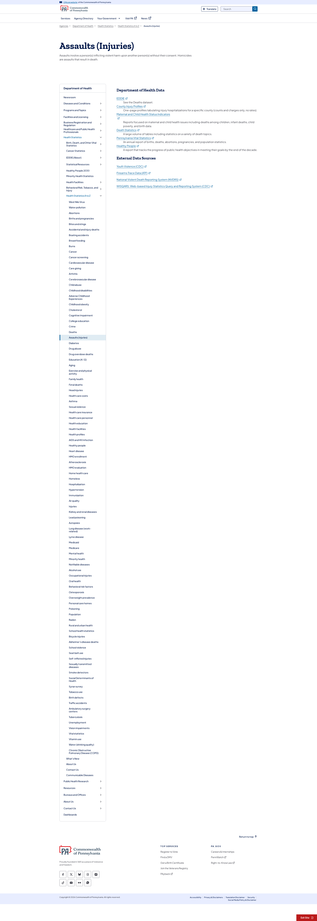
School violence (77, 647)
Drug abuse (75, 348)
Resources (69, 788)
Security (251, 897)
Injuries (73, 506)
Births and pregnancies (81, 218)
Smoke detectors (78, 672)
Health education (78, 423)
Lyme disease (76, 536)
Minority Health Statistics (79, 175)
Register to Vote (169, 851)
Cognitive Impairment (81, 315)
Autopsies (74, 522)
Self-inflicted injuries (80, 658)
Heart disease (76, 451)
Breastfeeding (77, 240)
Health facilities (77, 428)
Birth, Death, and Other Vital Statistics (81, 144)
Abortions (74, 212)
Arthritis (73, 273)
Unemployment (77, 722)
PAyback (165, 873)
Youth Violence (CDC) (132, 166)
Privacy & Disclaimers (213, 897)
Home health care (78, 473)
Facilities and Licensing (76, 117)
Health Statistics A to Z (78, 195)
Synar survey (76, 686)
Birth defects (76, 697)
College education (79, 320)
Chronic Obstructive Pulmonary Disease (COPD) (84, 752)
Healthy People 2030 (77, 170)
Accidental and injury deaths (84, 229)
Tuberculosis (75, 716)
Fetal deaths (76, 384)
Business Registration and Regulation (78, 124)
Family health (76, 379)
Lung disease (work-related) (80, 530)
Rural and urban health (81, 625)
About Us (71, 764)
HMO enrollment (78, 456)
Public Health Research (76, 781)
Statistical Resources (77, 164)
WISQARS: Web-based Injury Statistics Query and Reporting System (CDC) (165, 186)
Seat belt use (76, 652)
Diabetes (74, 343)
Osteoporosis (76, 592)
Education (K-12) (78, 359)
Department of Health (78, 88)
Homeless (74, 478)
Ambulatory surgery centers (79, 710)
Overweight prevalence (82, 597)
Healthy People (128, 146)
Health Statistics (73, 137)
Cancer (73, 251)
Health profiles (77, 434)
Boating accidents (79, 235)
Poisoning (74, 608)
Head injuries (76, 390)
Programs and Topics (75, 110)
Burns (72, 246)
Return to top (246, 836)
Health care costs (78, 395)
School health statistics (81, 630)
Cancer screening (78, 257)
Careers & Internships (222, 851)
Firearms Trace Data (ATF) (134, 173)
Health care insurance (80, 412)
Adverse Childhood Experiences (79, 297)
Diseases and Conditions (77, 103)
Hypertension (76, 489)
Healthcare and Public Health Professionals (79, 131)
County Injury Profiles (131, 106)
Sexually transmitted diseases (80, 665)
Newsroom (70, 97)
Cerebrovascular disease (82, 279)
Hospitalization (77, 484)
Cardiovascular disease (81, 262)
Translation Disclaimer (235, 897)
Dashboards (70, 814)
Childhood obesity (79, 304)
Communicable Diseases (79, 775)
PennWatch (217, 857)
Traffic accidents (78, 702)
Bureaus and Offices (75, 794)
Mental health (76, 553)
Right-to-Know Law (221, 862)
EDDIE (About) (74, 157)
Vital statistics (76, 733)
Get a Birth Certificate (172, 862)
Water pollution (77, 207)
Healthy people (77, 445)
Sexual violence (77, 406)
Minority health (77, 558)
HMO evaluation (77, 467)
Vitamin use (75, 739)
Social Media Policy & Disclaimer (242, 900)
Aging (72, 365)
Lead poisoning (77, 517)
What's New (72, 758)
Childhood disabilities (80, 290)
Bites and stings (77, 224)
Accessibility (195, 897)
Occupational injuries (80, 575)
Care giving (75, 268)
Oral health (75, 581)
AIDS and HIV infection (81, 439)
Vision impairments (79, 728)
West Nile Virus (77, 201)
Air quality (74, 500)
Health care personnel (81, 417)
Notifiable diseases (79, 564)
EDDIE (122, 98)
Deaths (73, 331)
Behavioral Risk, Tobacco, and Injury (82, 189)
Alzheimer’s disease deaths (83, 641)
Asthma (73, 401)
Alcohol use (75, 570)
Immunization (76, 495)
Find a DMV (166, 857)
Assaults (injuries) (78, 337)
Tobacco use (76, 691)
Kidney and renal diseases (83, 511)
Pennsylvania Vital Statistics (135, 138)
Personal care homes (80, 603)
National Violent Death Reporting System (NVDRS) (149, 179)
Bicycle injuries (77, 636)
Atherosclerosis (77, 462)
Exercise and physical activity (80, 372)
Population (75, 614)
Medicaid (74, 542)
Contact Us (72, 769)
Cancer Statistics (75, 150)
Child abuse (75, 284)
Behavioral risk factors (81, 586)
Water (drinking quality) (81, 744)
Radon (72, 619)
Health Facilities (74, 182)
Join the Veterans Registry (174, 868)
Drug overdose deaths (81, 354)
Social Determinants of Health (81, 679)
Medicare (74, 547)
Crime (72, 326)
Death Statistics (128, 130)
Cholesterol (75, 309)
